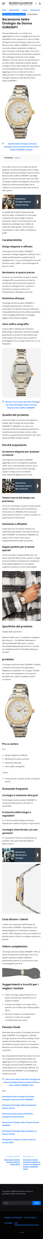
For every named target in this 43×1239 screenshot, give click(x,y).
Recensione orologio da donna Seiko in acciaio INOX (12, 1162)
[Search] (39, 3)
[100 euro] (20, 3)
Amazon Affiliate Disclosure (27, 1225)
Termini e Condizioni (13, 1217)
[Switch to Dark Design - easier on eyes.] (36, 3)
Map (16, 1223)
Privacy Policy (30, 1217)
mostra (17, 158)
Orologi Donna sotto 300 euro (14, 14)
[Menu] (3, 3)
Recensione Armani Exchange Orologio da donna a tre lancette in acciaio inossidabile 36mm (31, 1164)
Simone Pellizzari (32, 14)
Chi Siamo (8, 1223)
